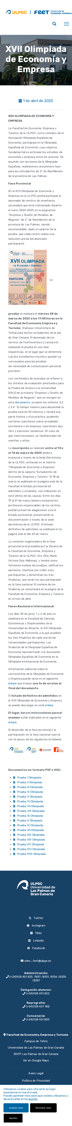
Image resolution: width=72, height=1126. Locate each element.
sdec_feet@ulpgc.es (37, 960)
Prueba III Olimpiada (30, 787)
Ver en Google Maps (36, 1060)
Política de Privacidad (36, 1080)
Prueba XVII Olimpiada (31, 854)
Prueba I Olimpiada (29, 777)
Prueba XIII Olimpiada (30, 835)
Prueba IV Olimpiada (30, 792)
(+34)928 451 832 (37, 993)
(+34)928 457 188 (37, 1006)
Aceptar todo (16, 1108)
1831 (38, 976)
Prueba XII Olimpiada (30, 830)
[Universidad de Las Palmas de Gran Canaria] (16, 12)
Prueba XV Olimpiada (30, 844)
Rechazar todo (43, 1108)
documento (22, 402)
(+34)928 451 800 (37, 1019)
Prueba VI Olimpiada (30, 801)
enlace (12, 683)
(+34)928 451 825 (21, 976)
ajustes (32, 1099)
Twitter (38, 918)
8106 (54, 976)
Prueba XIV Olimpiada (31, 839)
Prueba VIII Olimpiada (30, 811)
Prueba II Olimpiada (29, 782)
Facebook (38, 948)
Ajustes (13, 1118)
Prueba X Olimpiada (29, 820)
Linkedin (38, 940)
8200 (62, 976)
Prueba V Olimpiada (29, 796)
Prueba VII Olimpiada (30, 806)
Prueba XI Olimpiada (30, 825)
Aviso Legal (35, 1073)
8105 (46, 976)
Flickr (38, 933)
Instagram (38, 925)
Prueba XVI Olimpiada (31, 849)
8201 (37, 980)
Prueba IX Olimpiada (30, 815)
